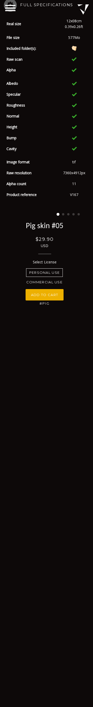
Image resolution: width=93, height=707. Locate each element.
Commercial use (44, 282)
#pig (45, 303)
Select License (45, 262)
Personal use (44, 272)
